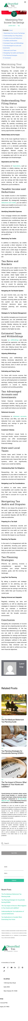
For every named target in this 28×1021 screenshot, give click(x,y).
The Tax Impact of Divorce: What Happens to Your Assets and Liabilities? (14, 784)
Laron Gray (12, 25)
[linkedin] (15, 967)
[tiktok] (4, 970)
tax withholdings (13, 340)
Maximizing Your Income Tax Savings (14, 21)
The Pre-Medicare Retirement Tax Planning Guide (12, 721)
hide (11, 30)
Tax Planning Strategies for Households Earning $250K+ (12, 752)
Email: (6, 873)
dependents (16, 166)
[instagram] (18, 967)
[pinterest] (22, 967)
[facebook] (7, 967)
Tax (19, 25)
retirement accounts (19, 416)
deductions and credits (8, 202)
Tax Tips (14, 853)
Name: (5, 866)
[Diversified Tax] (11, 9)
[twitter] (4, 967)
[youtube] (11, 967)
